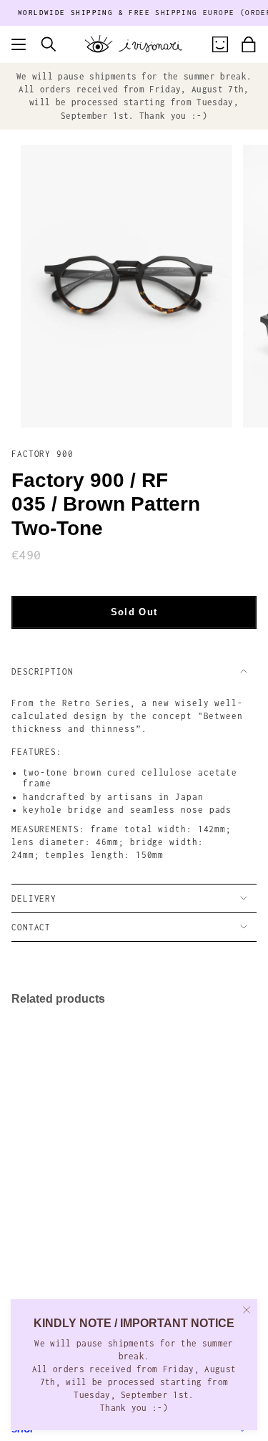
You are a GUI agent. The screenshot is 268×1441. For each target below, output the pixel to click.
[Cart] (248, 44)
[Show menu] (18, 44)
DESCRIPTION (42, 671)
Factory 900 (42, 453)
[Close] (246, 1310)
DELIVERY (33, 898)
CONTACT (31, 927)
